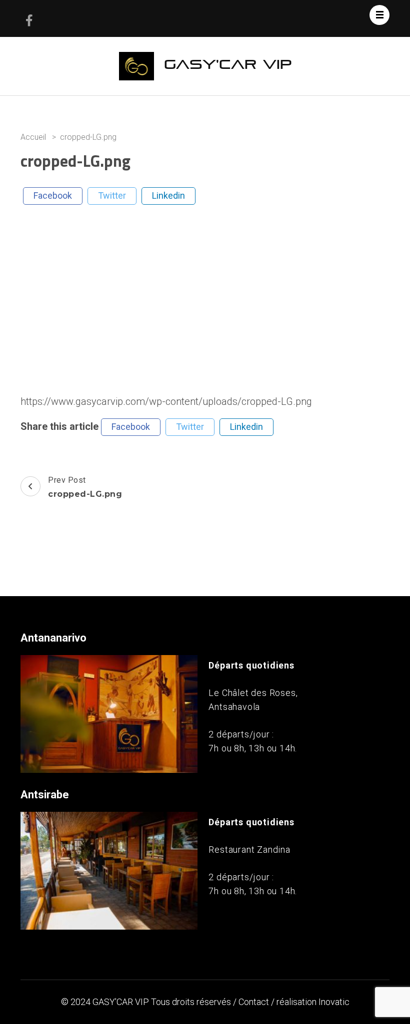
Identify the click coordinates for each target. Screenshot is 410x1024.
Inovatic (334, 1002)
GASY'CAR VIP (228, 65)
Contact (253, 1002)
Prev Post (85, 487)
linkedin (168, 195)
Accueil (33, 137)
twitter (112, 195)
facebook (53, 195)
